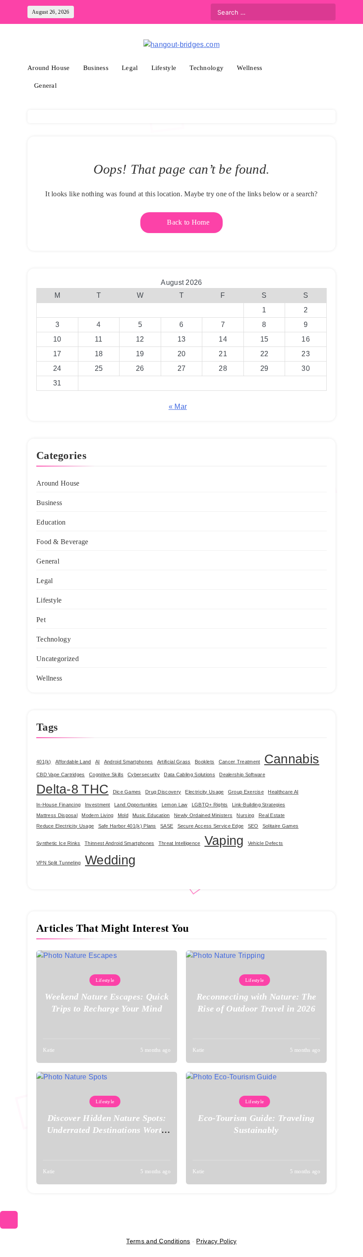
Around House (48, 67)
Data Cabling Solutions (189, 774)
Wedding (110, 859)
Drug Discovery (163, 791)
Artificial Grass (174, 761)
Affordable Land (73, 761)
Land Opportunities (135, 804)
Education (51, 522)
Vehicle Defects (265, 843)
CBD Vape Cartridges (60, 774)
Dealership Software (242, 774)
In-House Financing (58, 804)
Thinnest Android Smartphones (119, 843)
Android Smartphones (128, 761)
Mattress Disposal (56, 815)
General (45, 85)
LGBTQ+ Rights (210, 804)
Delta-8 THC (72, 789)
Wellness (249, 67)
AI (97, 761)
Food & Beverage (62, 541)
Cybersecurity (143, 774)
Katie (49, 1050)
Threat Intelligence (179, 843)
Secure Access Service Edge (211, 826)
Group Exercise (246, 791)
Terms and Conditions (158, 1241)
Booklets (204, 761)
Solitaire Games (281, 826)
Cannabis (291, 758)
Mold (123, 815)
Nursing (245, 815)
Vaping (224, 840)
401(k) (43, 761)
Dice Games (127, 791)
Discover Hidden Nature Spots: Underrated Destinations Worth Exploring (107, 1130)
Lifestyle (164, 67)
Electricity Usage (204, 791)
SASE (166, 826)
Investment (97, 804)
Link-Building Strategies (258, 804)
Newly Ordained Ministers (203, 815)
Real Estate (272, 815)
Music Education (151, 815)
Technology (206, 67)
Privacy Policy (216, 1241)
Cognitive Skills (106, 774)
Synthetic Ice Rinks (58, 843)
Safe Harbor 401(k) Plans (127, 826)
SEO (253, 826)
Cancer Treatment (239, 761)
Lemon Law (175, 804)
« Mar (178, 406)
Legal (130, 67)
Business (95, 67)
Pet (41, 619)
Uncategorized (57, 658)
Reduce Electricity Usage (65, 826)
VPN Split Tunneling (58, 862)
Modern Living (97, 815)
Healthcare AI (283, 791)
